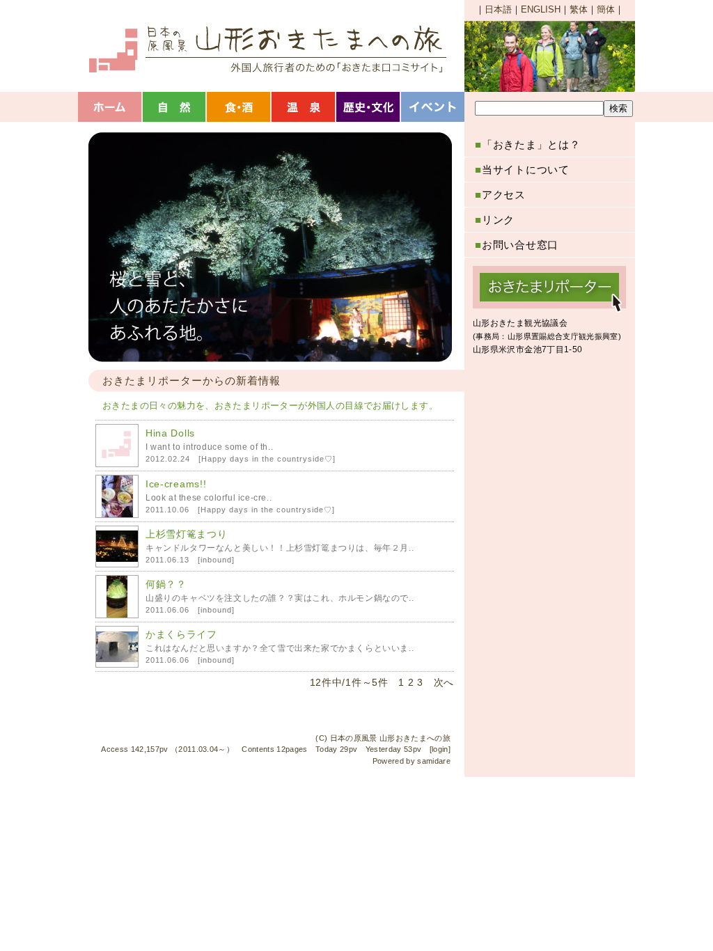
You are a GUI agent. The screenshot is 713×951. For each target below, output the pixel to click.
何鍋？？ (166, 584)
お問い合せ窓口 (516, 245)
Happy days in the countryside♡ (267, 459)
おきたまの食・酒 (239, 107)
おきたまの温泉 (304, 107)
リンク (495, 220)
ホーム (110, 107)
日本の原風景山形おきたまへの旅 (266, 49)
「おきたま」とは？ (528, 144)
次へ (444, 682)
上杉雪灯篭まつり (187, 534)
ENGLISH (541, 9)
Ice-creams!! (176, 483)
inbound (216, 560)
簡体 (606, 9)
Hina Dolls (170, 433)
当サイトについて (522, 169)
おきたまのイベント (434, 107)
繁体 (579, 9)
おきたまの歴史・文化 (369, 107)
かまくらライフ (181, 634)
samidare (433, 761)
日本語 (498, 9)
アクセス (500, 195)
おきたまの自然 (175, 107)
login (440, 749)
